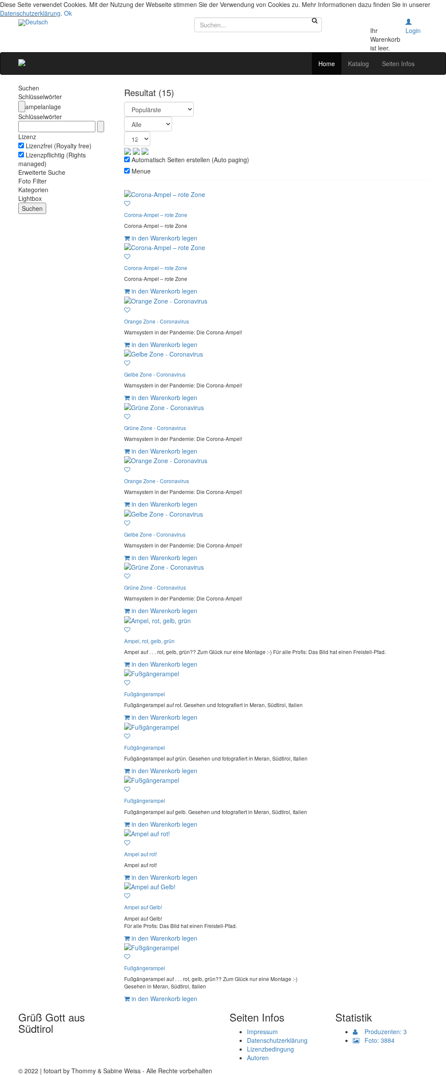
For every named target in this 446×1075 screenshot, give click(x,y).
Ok (68, 13)
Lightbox (30, 198)
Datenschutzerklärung (30, 13)
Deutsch (36, 21)
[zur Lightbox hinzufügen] (127, 203)
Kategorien (33, 189)
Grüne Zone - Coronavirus (155, 427)
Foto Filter (32, 181)
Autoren (258, 1057)
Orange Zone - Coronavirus (156, 321)
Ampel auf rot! (140, 854)
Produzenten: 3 (382, 1031)
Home (326, 63)
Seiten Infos (398, 63)
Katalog (358, 63)
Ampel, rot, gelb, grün (149, 640)
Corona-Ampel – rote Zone (155, 214)
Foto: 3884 (377, 1040)
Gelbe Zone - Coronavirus (155, 374)
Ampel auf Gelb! (143, 907)
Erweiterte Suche (41, 172)
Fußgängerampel (144, 694)
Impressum (262, 1031)
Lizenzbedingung (270, 1049)
